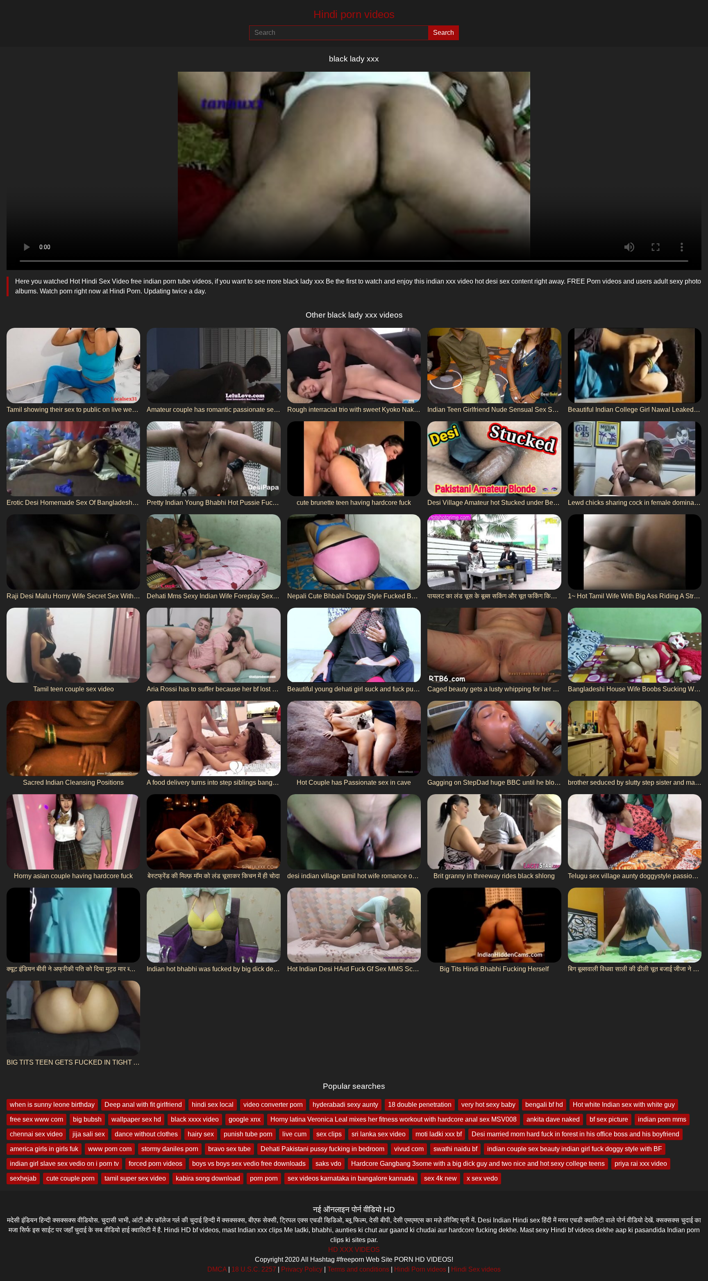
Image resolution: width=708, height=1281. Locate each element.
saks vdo (328, 1163)
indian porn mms (662, 1119)
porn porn (264, 1178)
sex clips (329, 1134)
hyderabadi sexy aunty (345, 1104)
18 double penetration (420, 1104)
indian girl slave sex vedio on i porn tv (64, 1163)
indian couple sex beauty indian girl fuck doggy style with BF (574, 1148)
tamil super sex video (135, 1178)
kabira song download (208, 1178)
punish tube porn (248, 1134)
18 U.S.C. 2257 (253, 1269)
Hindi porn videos (354, 14)
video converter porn (273, 1104)
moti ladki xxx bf (438, 1134)
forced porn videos (155, 1163)
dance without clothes (146, 1134)
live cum (294, 1134)
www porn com (110, 1148)
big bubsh (87, 1119)
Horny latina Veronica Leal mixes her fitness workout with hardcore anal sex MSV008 (393, 1119)
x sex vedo (482, 1178)
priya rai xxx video (641, 1163)
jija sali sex (89, 1134)
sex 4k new (440, 1178)
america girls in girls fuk (44, 1148)
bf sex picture (609, 1119)
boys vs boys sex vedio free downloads (249, 1163)
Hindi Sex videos (476, 1269)
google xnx (245, 1119)
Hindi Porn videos (420, 1269)
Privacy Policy (301, 1269)
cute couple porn (70, 1178)
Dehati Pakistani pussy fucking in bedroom (322, 1148)
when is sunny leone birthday (52, 1104)
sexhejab (23, 1178)
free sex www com (36, 1119)
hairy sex (201, 1134)
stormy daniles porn (169, 1148)
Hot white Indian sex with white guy (624, 1104)
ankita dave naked (553, 1119)
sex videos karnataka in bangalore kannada (351, 1178)
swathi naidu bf (455, 1148)
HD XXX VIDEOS (354, 1249)
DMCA (217, 1269)
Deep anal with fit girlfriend (143, 1104)
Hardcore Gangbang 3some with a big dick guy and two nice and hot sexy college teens (478, 1163)
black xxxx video (195, 1119)
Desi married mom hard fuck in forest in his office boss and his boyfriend (575, 1134)
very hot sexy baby (488, 1104)
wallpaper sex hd (136, 1119)
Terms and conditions (358, 1269)
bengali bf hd (544, 1104)
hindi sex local (213, 1104)
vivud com (409, 1148)
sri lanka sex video (379, 1134)
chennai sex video (36, 1134)
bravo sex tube (229, 1148)
